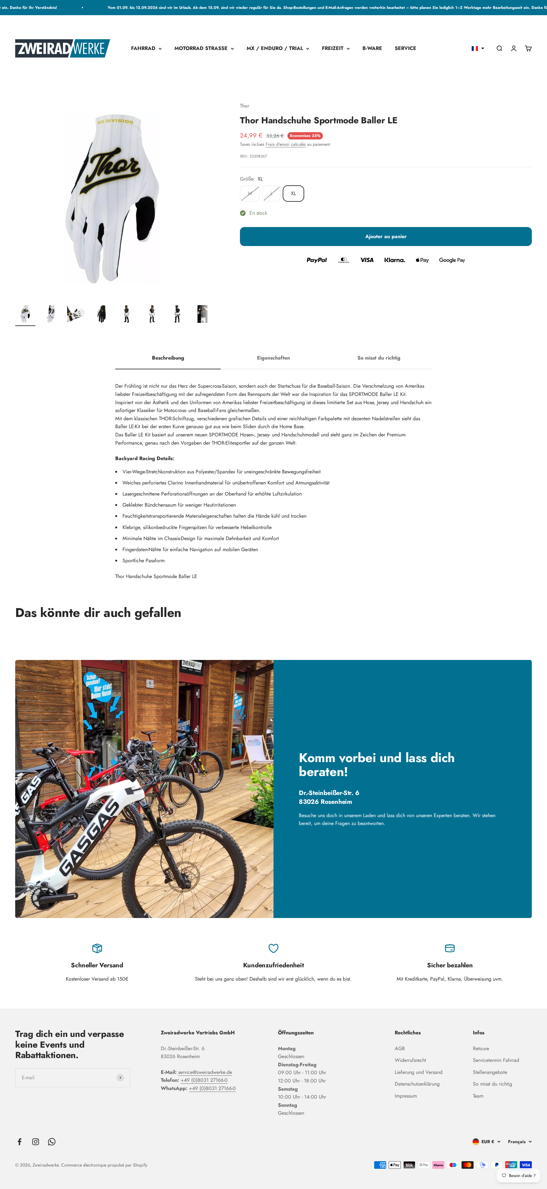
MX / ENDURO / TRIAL (275, 48)
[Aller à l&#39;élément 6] (152, 315)
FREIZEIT (332, 48)
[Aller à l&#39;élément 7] (177, 315)
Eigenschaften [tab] (273, 357)
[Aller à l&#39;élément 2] (51, 315)
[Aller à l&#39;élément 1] (25, 315)
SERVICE (405, 48)
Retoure (481, 1048)
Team (478, 1096)
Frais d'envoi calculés (286, 144)
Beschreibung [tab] (168, 357)
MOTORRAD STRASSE (201, 48)
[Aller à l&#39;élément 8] (202, 315)
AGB (400, 1048)
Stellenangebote (490, 1072)
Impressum (406, 1096)
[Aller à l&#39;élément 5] (126, 315)
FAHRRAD (143, 48)
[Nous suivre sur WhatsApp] (51, 1141)
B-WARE (372, 48)
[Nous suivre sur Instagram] (35, 1141)
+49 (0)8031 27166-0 (204, 1080)
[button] (478, 48)
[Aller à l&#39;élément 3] (76, 315)
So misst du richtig (492, 1083)
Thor (244, 105)
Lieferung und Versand (419, 1072)
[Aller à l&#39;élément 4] (101, 315)
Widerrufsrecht (410, 1060)
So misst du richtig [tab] (378, 357)
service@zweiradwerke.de (205, 1072)
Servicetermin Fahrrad (496, 1060)
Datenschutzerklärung (417, 1083)
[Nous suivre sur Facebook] (19, 1141)
